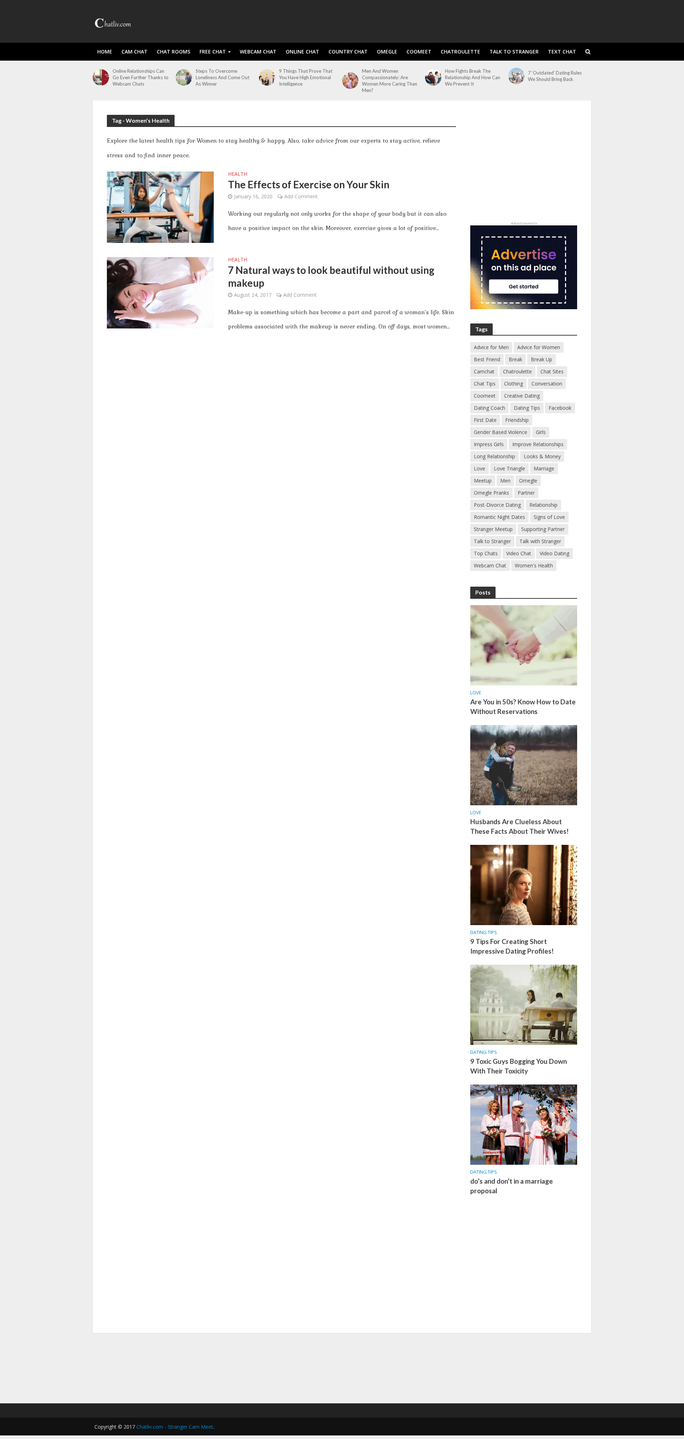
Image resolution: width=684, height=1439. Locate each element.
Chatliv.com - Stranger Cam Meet (174, 1426)
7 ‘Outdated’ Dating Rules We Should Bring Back (555, 76)
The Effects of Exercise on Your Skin (308, 184)
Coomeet (418, 51)
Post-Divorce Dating (497, 504)
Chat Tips (485, 383)
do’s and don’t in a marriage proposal (511, 1186)
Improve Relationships (538, 444)
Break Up (541, 359)
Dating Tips (527, 407)
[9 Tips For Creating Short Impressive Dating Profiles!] (523, 884)
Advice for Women (538, 347)
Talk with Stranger (540, 541)
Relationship (543, 504)
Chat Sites (552, 371)
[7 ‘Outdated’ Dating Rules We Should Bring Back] (516, 76)
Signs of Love (549, 517)
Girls (541, 432)
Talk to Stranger (514, 51)
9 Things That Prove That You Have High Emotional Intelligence (305, 77)
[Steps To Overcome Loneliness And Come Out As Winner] (184, 77)
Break (515, 359)
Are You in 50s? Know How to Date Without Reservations (523, 706)
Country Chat (348, 51)
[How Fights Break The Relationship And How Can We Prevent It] (433, 77)
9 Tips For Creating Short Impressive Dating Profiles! (512, 946)
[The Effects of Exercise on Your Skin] (160, 206)
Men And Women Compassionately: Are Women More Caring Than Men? (389, 80)
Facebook (560, 407)
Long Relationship (494, 456)
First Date (485, 420)
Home (104, 51)
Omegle (387, 51)
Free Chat (213, 51)
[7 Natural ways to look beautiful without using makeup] (160, 292)
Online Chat (302, 51)
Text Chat (562, 51)
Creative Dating (522, 395)
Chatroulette (460, 51)
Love (479, 468)
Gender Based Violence (500, 432)
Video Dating (554, 553)
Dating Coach (489, 407)
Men (505, 480)
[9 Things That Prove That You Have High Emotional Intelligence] (267, 77)
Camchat (484, 371)
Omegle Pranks (491, 492)
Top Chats (486, 553)
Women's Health (534, 565)
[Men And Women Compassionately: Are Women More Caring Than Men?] (350, 80)
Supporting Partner (543, 529)
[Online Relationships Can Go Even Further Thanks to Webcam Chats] (101, 77)
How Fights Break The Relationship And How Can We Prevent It (472, 77)
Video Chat (518, 553)
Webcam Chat (258, 51)
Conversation (547, 383)
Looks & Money (542, 456)
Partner (526, 492)
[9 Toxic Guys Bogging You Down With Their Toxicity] (523, 1004)
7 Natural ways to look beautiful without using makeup (331, 276)
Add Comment (301, 196)
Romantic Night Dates (499, 517)
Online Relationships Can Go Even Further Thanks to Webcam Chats (141, 77)
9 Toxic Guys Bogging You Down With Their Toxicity (518, 1066)
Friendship (517, 420)
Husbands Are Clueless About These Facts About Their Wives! (519, 826)
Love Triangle (509, 468)
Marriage (544, 468)
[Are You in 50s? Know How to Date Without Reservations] (523, 644)
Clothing (513, 383)
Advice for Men (491, 347)
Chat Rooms (173, 51)
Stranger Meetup (493, 529)
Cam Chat (134, 51)
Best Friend (487, 359)
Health (237, 174)
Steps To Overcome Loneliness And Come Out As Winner (222, 77)
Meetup (483, 480)
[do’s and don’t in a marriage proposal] (523, 1124)
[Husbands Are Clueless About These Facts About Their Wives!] (523, 764)
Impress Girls (489, 444)
